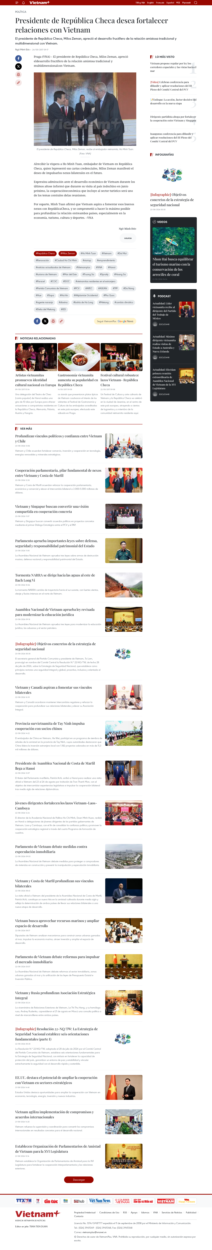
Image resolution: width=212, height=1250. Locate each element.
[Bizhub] (79, 1201)
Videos (162, 222)
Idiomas (145, 1212)
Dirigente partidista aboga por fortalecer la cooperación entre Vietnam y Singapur (173, 118)
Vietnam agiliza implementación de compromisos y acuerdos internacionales (54, 1114)
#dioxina (63, 302)
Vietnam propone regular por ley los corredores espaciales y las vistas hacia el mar (173, 67)
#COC (54, 281)
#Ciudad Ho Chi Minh (66, 260)
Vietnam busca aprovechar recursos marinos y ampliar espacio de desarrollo (57, 923)
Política (20, 12)
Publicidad (191, 1212)
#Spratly (104, 274)
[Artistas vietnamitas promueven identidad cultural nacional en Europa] (36, 357)
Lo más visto (164, 57)
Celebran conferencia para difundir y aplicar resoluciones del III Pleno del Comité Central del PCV (171, 85)
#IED (63, 309)
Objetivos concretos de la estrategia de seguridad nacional (55, 646)
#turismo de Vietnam (46, 274)
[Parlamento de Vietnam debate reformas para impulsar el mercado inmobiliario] (123, 966)
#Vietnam (107, 253)
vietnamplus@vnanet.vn (94, 1232)
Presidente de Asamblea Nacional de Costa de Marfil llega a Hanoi (55, 766)
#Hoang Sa (120, 274)
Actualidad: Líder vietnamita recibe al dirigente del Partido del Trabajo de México (164, 311)
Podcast (164, 296)
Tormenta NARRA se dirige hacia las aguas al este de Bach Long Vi (55, 577)
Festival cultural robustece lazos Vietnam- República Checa (120, 380)
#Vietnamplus (83, 267)
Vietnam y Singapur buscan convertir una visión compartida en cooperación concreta (52, 509)
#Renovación (42, 260)
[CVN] (122, 1201)
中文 (178, 3)
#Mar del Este (70, 274)
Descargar (79, 1179)
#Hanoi (111, 267)
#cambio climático (124, 302)
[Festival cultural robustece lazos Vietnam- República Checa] (121, 357)
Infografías (164, 154)
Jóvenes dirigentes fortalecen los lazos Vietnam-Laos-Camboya (56, 805)
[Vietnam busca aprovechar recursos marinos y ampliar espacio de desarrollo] (123, 930)
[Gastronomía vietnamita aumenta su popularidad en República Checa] (79, 357)
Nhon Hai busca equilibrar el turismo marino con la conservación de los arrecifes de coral (173, 267)
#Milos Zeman (68, 253)
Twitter (18, 66)
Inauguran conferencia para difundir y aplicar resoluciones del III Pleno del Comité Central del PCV (171, 137)
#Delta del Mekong (45, 309)
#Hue (38, 295)
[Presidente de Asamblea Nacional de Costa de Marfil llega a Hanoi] (123, 773)
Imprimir (18, 74)
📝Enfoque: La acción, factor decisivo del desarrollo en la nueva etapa (173, 101)
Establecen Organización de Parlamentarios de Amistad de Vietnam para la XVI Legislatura (58, 1149)
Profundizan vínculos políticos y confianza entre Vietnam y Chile (58, 438)
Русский (186, 3)
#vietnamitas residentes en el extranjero (95, 281)
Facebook (18, 58)
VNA (155, 1212)
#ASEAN (102, 288)
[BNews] (66, 1201)
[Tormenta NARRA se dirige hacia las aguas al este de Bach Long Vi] (123, 585)
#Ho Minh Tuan (88, 253)
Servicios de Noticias (172, 1212)
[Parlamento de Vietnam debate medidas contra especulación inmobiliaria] (123, 856)
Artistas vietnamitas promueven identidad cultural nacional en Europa (35, 380)
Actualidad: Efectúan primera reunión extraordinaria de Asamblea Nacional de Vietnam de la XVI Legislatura (164, 379)
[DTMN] (143, 1201)
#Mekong (104, 302)
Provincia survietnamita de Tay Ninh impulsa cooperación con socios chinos (50, 726)
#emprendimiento (106, 260)
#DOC (66, 281)
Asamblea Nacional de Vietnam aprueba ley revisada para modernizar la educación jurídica (55, 612)
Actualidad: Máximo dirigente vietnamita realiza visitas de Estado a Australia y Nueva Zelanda (164, 344)
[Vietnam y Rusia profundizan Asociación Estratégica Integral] (123, 1002)
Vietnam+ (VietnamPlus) (40, 2)
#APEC (88, 288)
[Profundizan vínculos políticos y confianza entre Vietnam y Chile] (123, 445)
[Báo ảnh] (166, 1201)
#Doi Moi (121, 253)
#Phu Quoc (109, 295)
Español (170, 2)
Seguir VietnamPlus (106, 321)
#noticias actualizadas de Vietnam (53, 267)
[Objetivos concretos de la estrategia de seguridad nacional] (123, 653)
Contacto (78, 1216)
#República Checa (45, 253)
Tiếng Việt (140, 2)
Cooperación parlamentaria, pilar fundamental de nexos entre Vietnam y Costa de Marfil (58, 473)
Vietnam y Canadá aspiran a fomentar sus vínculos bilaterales (53, 690)
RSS (125, 1212)
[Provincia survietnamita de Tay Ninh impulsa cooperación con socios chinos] (123, 733)
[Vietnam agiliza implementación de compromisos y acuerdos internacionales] (123, 1121)
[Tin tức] (51, 1201)
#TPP (115, 288)
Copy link (18, 82)
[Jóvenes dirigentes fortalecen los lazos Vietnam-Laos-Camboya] (123, 812)
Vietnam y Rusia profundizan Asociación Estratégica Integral (55, 995)
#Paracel (40, 281)
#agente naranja (44, 302)
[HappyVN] (187, 1201)
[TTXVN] (24, 1201)
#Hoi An (64, 295)
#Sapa (50, 295)
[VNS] (99, 1201)
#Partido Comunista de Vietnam (52, 288)
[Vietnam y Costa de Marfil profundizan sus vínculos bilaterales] (123, 890)
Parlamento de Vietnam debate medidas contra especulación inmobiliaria (51, 849)
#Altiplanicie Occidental (86, 295)
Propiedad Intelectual (84, 1212)
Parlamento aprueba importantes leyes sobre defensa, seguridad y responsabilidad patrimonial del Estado (56, 543)
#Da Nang (128, 288)
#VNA (99, 267)
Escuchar (164, 324)
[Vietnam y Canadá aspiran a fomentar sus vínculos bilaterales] (123, 697)
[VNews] (37, 1201)
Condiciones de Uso (109, 1212)
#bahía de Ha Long (83, 302)
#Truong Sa (88, 274)
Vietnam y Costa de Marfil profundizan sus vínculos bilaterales (54, 883)
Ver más (26, 428)
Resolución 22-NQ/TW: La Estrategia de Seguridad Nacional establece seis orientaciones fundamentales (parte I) (56, 1033)
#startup (87, 260)
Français (160, 2)
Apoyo (134, 1212)
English (150, 2)
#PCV (76, 288)
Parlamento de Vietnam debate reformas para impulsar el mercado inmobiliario (57, 959)
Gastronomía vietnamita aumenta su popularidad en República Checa (78, 380)
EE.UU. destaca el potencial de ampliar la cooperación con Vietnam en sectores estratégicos (56, 1080)
